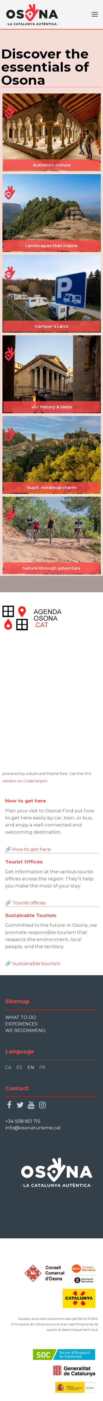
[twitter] (20, 1105)
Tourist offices (29, 902)
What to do (20, 1017)
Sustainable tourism (36, 963)
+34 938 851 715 (22, 1121)
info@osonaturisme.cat (33, 1127)
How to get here (31, 849)
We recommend (25, 1030)
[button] (95, 14)
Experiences (21, 1024)
